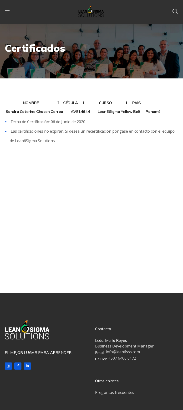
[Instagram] (8, 366)
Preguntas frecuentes (114, 392)
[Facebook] (17, 366)
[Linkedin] (27, 366)
